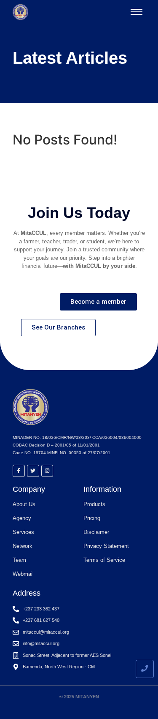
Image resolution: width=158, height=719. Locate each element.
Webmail (23, 574)
